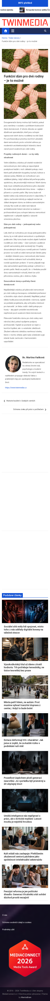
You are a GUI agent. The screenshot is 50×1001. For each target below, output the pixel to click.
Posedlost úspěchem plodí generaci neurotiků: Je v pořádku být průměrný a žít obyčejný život (24, 780)
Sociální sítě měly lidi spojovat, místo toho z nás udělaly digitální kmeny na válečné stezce (24, 629)
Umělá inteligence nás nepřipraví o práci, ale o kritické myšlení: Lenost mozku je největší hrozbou (22, 818)
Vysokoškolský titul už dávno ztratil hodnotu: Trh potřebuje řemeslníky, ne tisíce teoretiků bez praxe (24, 667)
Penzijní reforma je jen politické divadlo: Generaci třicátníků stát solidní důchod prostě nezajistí (25, 894)
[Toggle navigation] (12, 31)
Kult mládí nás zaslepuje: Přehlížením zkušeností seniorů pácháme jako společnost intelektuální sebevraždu (23, 856)
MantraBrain (26, 997)
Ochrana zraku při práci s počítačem (28, 409)
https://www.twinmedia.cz (16, 387)
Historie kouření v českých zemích (20, 401)
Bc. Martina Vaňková (33, 357)
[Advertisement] (25, 445)
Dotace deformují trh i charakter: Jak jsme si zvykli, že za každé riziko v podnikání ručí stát (23, 743)
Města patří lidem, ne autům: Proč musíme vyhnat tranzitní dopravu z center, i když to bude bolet (22, 705)
